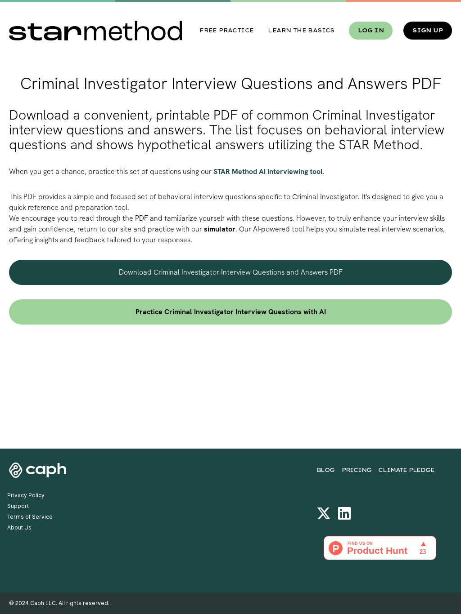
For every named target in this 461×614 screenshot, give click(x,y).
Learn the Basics (301, 30)
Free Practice (226, 30)
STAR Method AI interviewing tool (268, 171)
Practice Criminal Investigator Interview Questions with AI (231, 311)
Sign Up (427, 30)
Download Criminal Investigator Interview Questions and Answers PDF (231, 272)
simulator (219, 229)
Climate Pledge (406, 470)
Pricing (356, 470)
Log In (371, 30)
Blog (325, 470)
